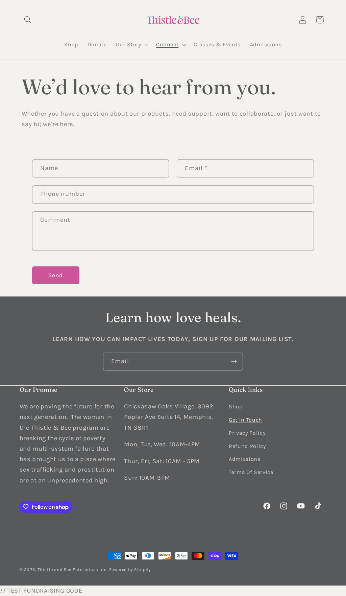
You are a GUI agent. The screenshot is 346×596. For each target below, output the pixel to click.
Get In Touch (245, 419)
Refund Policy (247, 446)
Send (55, 275)
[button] (28, 19)
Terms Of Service (251, 472)
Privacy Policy (247, 433)
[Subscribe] (234, 362)
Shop (236, 406)
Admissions (245, 459)
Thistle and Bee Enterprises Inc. (73, 569)
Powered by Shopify (130, 569)
